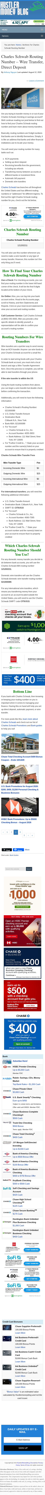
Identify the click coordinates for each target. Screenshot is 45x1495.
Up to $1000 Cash (21, 1149)
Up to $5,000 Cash (21, 1070)
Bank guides (36, 725)
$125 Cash (17, 1206)
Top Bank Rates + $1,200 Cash (26, 1084)
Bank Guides (14, 855)
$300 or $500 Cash (21, 1184)
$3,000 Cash (18, 1092)
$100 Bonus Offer (20, 1165)
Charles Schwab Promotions (14, 725)
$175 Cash (17, 1214)
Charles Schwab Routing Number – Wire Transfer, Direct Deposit (22, 61)
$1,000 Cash (18, 1226)
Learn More (20, 1333)
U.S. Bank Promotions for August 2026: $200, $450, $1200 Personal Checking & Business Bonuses (19, 789)
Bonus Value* (13, 1392)
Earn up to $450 (20, 1101)
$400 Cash (17, 1137)
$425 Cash (17, 1195)
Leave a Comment (36, 81)
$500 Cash (17, 1118)
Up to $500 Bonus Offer (23, 1157)
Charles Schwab (8, 187)
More (27, 850)
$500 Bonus (18, 1126)
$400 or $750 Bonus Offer (24, 1176)
